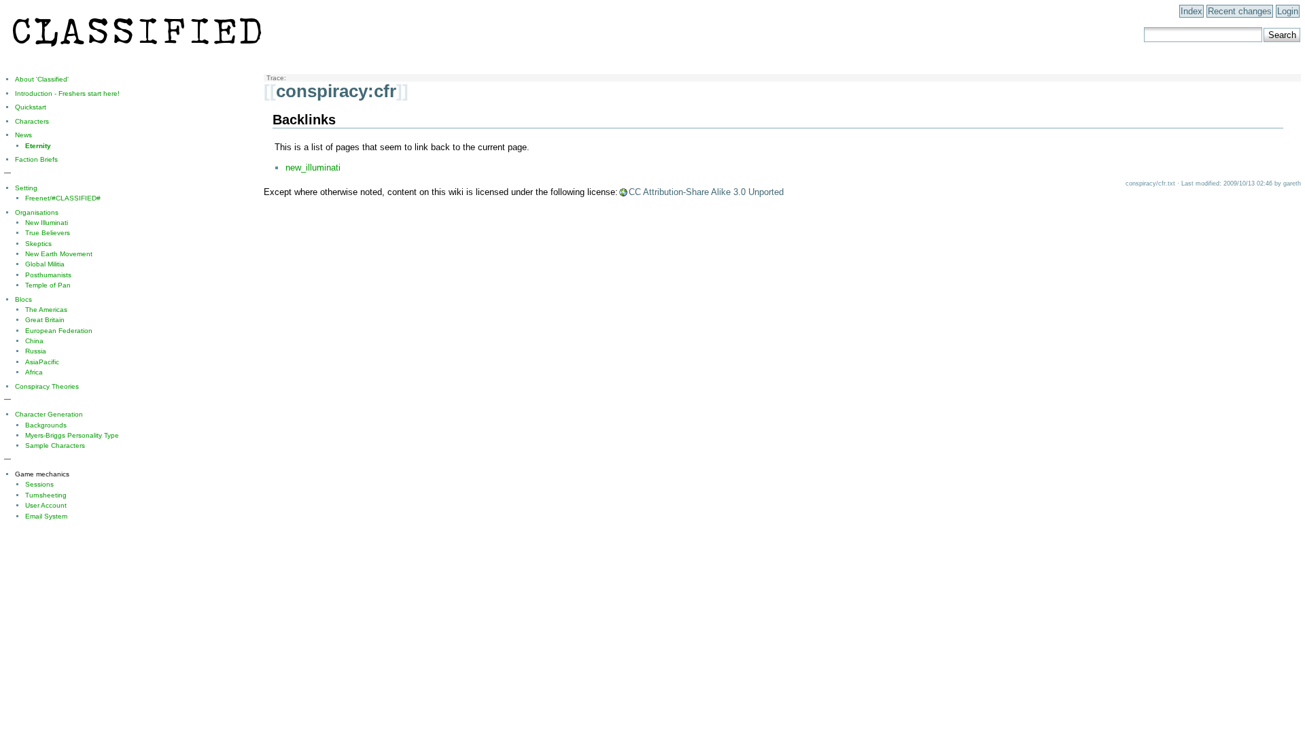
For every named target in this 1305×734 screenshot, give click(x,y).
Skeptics (38, 243)
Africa (34, 372)
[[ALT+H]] (136, 52)
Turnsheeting (46, 495)
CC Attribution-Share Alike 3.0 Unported (706, 192)
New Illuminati (46, 222)
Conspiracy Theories (47, 386)
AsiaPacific (42, 362)
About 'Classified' (42, 79)
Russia (35, 351)
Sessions (39, 484)
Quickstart (30, 107)
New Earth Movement (58, 254)
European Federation (58, 330)
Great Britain (45, 320)
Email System (46, 516)
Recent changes (1240, 11)
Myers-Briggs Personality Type (72, 435)
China (34, 341)
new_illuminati (313, 167)
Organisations (36, 212)
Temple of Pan (48, 285)
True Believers (47, 233)
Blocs (23, 299)
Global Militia (45, 264)
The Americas (46, 309)
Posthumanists (48, 275)
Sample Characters (55, 445)
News (23, 135)
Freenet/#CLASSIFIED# (63, 198)
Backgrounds (46, 425)
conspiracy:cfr (336, 91)
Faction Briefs (36, 159)
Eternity (38, 146)
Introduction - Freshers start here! (67, 93)
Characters (32, 121)
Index (1191, 11)
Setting (26, 188)
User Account (46, 505)
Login (1287, 11)
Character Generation (49, 414)
